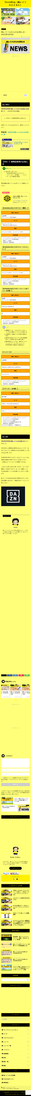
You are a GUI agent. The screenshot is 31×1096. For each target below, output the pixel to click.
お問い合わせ (24, 1092)
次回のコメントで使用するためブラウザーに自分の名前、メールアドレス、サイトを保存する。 (15, 779)
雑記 (16, 1065)
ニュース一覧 (16, 1045)
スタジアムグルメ (15, 1037)
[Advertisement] (15, 72)
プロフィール (15, 868)
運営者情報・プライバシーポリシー (12, 1092)
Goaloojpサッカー (8, 1079)
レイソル (8, 1087)
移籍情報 (15, 1053)
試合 (16, 1057)
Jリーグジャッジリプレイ (16, 1030)
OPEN (25, 95)
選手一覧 (15, 1061)
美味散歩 (6, 1082)
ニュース (3, 29)
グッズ (16, 1033)
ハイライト (15, 1049)
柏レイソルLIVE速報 (9, 1075)
